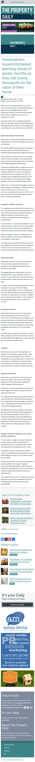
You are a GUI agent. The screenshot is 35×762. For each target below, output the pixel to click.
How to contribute (17, 605)
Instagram (5, 705)
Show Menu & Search (17, 2)
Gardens (7, 751)
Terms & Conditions (7, 759)
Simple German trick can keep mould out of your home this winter (20, 581)
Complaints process (18, 759)
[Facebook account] (28, 707)
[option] (17, 27)
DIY (5, 754)
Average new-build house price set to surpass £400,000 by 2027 (21, 552)
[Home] (17, 13)
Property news (13, 529)
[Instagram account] (31, 707)
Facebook (18, 703)
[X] (6, 539)
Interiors (12, 583)
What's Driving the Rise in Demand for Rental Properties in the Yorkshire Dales (21, 521)
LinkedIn (26, 703)
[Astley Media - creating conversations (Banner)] (17, 639)
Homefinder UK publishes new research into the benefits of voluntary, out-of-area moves (21, 563)
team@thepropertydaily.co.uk (13, 707)
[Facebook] (2, 539)
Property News (9, 744)
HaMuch (25, 105)
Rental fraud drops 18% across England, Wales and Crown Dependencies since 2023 (21, 512)
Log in (3, 533)
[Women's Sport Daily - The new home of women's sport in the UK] (17, 27)
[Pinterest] (9, 539)
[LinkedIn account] (25, 707)
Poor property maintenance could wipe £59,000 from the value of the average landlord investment (21, 504)
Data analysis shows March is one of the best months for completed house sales (22, 571)
